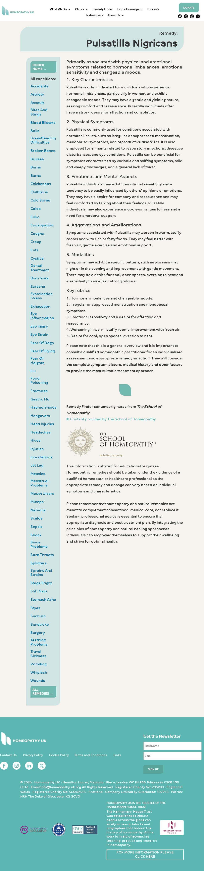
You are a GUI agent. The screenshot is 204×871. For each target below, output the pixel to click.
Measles (37, 474)
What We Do (58, 9)
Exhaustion (40, 306)
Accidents (39, 86)
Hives (35, 440)
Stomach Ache (43, 600)
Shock (35, 535)
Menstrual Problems (39, 483)
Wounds (37, 681)
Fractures (39, 391)
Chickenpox (40, 184)
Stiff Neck (39, 591)
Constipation (41, 225)
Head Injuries (42, 424)
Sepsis (36, 527)
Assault (37, 103)
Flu (33, 371)
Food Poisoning (39, 380)
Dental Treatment (39, 268)
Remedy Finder (103, 9)
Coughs (37, 234)
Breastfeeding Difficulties (43, 140)
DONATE (188, 7)
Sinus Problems (39, 544)
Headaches (40, 432)
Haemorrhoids (43, 407)
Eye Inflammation (42, 316)
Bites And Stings (38, 112)
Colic (34, 217)
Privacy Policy (33, 755)
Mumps (37, 502)
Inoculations (41, 457)
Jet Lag (36, 465)
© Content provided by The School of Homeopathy (111, 419)
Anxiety (37, 94)
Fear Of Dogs (42, 343)
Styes (35, 608)
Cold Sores (40, 200)
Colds (35, 209)
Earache (37, 287)
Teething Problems (39, 642)
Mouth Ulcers (42, 494)
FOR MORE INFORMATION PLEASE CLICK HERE (145, 854)
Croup (35, 242)
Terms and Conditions (90, 755)
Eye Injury (39, 326)
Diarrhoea (39, 278)
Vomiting (38, 664)
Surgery (37, 633)
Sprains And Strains (41, 573)
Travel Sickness (38, 654)
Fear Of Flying (42, 351)
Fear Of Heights (37, 360)
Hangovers (40, 416)
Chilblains (39, 192)
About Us (113, 15)
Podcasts (153, 9)
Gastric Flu (39, 399)
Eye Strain (39, 335)
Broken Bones (42, 151)
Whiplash (38, 672)
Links (117, 755)
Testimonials (94, 15)
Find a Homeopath (129, 9)
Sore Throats (42, 555)
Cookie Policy (59, 755)
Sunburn (38, 616)
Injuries (37, 449)
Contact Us (8, 755)
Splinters (38, 563)
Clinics (79, 9)
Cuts (34, 250)
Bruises (37, 159)
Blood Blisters (42, 123)
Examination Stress (41, 296)
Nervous (38, 510)
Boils (34, 131)
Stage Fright (41, 583)
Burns (35, 167)
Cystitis (37, 258)
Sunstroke (39, 624)
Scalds (36, 518)
